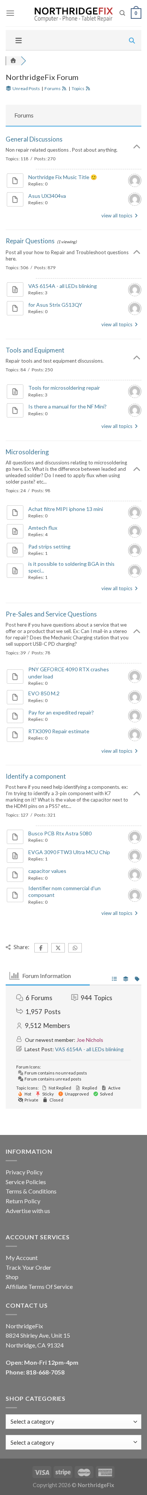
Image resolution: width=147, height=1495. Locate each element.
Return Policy (23, 1200)
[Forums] (13, 60)
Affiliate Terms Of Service (39, 1286)
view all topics (117, 215)
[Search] (122, 13)
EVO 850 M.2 (44, 693)
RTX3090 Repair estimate (58, 731)
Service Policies (26, 1181)
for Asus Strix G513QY (55, 304)
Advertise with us (28, 1210)
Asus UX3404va (47, 196)
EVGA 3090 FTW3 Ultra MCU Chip (69, 852)
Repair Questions (30, 241)
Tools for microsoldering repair (64, 387)
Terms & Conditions (31, 1191)
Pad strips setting (49, 546)
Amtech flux (42, 527)
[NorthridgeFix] (73, 13)
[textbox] (32, 1442)
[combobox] (73, 1442)
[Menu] (10, 13)
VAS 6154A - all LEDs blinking (62, 286)
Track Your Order (28, 1267)
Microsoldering (27, 452)
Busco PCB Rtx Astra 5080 (60, 833)
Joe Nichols (90, 1040)
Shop (12, 1276)
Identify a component (36, 776)
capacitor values (47, 871)
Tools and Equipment (35, 350)
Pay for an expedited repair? (61, 712)
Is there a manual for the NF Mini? (67, 406)
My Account (22, 1257)
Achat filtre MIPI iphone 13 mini (65, 509)
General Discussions (34, 139)
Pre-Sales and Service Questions (51, 614)
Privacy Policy (24, 1172)
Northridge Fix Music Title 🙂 (62, 177)
